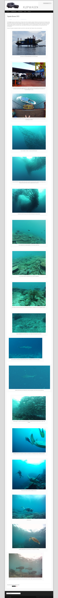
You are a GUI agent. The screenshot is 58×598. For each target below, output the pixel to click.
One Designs (46, 596)
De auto (8, 11)
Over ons (29, 11)
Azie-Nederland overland (23, 19)
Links (25, 11)
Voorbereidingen (13, 11)
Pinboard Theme (41, 596)
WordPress (50, 596)
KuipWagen (10, 19)
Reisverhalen (20, 11)
